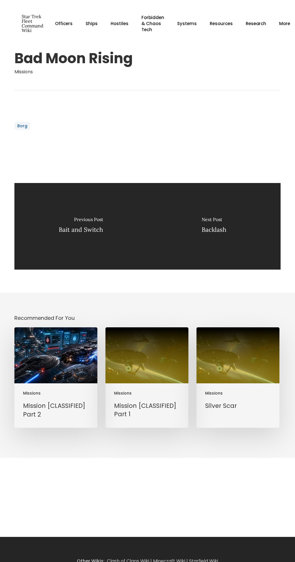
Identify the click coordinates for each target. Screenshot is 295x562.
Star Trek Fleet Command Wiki (33, 23)
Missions (23, 71)
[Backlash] (214, 226)
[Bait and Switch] (81, 226)
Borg (22, 126)
